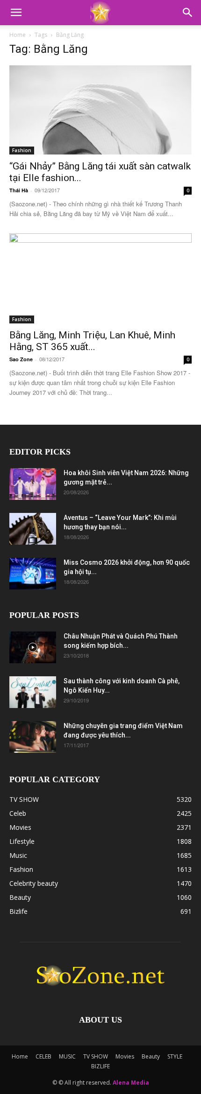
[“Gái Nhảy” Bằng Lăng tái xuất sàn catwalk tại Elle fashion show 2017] (100, 109)
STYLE (174, 1056)
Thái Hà (18, 190)
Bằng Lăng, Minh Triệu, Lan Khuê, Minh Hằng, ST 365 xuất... (92, 341)
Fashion (21, 150)
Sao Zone (21, 359)
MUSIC (67, 1056)
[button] (16, 12)
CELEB (43, 1056)
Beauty (151, 1056)
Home (17, 35)
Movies (124, 1056)
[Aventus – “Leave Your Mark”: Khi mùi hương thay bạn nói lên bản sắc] (32, 529)
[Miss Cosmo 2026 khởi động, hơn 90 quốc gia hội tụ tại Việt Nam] (32, 574)
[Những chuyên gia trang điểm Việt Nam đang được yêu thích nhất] (32, 737)
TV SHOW (95, 1056)
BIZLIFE (100, 1066)
